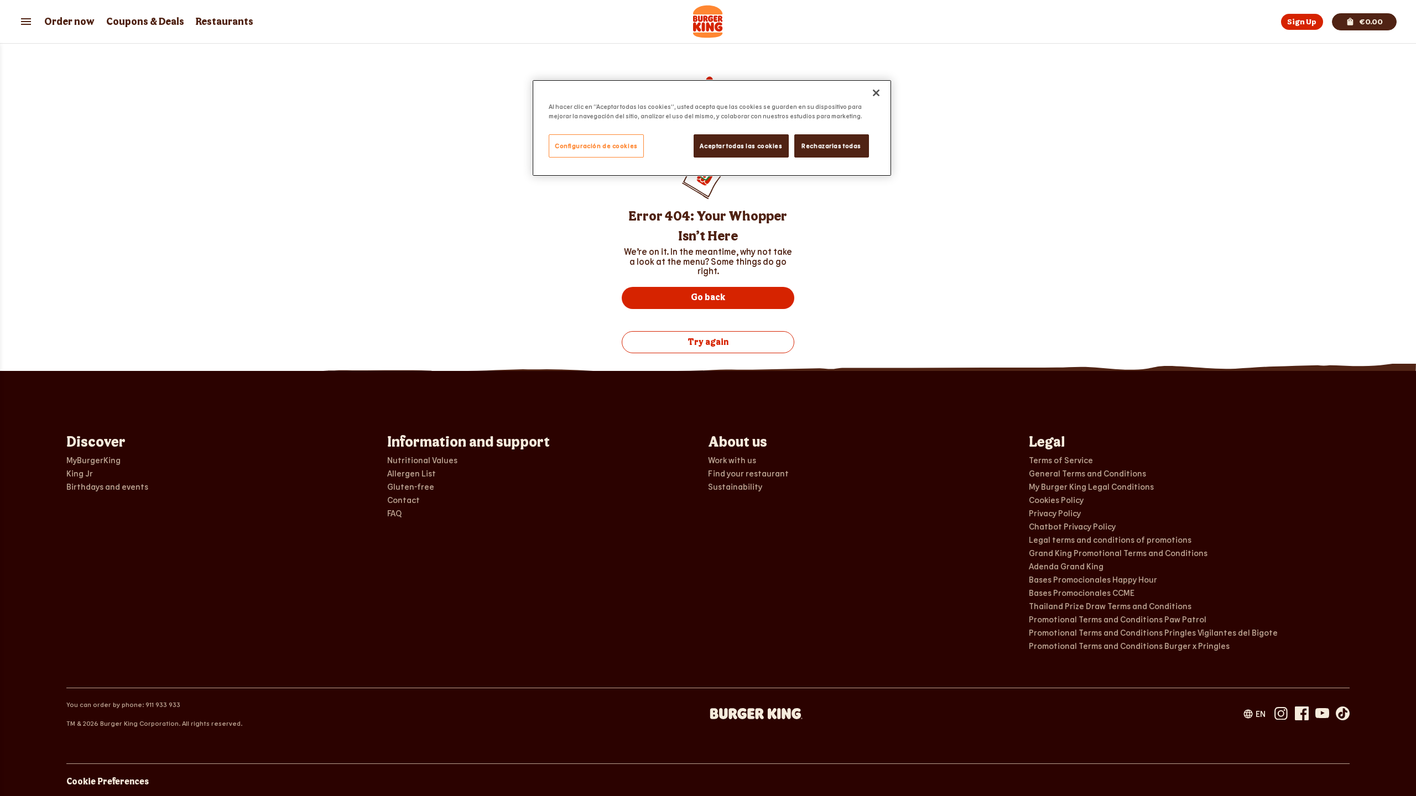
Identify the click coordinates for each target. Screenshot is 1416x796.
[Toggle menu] (26, 21)
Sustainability (735, 486)
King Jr (79, 473)
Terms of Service (1061, 460)
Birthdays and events (107, 486)
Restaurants (224, 22)
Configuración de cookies (596, 145)
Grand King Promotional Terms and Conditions (1118, 553)
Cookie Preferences (107, 782)
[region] (712, 128)
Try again (708, 342)
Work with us (732, 460)
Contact (403, 500)
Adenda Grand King (1066, 566)
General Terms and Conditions (1087, 473)
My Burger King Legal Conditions (1091, 486)
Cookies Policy (1056, 500)
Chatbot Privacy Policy (1072, 526)
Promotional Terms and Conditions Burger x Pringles (1129, 646)
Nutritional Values (422, 459)
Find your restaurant (748, 473)
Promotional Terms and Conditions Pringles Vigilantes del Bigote (1153, 632)
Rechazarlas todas (831, 145)
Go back (708, 297)
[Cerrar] (876, 93)
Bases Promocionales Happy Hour (1093, 579)
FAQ (394, 513)
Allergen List (411, 473)
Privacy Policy (1055, 513)
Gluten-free (410, 486)
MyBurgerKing (93, 460)
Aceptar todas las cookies (741, 145)
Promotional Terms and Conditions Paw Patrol (1117, 619)
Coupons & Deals (145, 22)
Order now (69, 22)
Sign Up (1301, 22)
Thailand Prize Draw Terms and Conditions (1110, 606)
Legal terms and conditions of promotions (1110, 539)
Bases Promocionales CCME (1081, 593)
